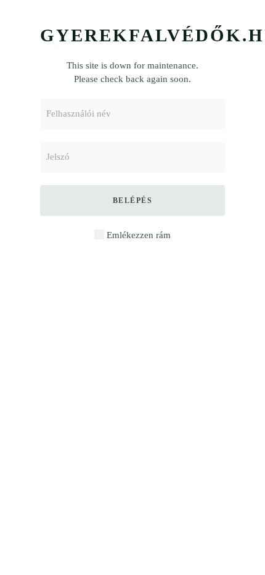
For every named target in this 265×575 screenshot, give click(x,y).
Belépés (133, 200)
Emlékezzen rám (137, 235)
